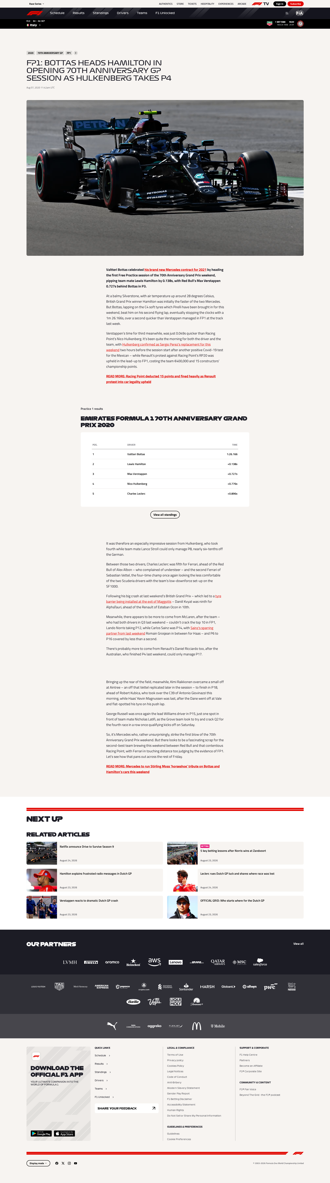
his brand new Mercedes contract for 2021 (175, 269)
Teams (142, 13)
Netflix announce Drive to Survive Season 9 (87, 847)
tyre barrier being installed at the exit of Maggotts (163, 598)
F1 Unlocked (165, 13)
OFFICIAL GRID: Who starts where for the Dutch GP (232, 900)
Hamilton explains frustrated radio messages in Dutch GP (96, 874)
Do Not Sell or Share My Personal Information (194, 1116)
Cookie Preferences (179, 1139)
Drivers (123, 13)
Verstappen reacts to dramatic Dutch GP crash (89, 900)
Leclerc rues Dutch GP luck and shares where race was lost (237, 874)
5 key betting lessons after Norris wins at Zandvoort (233, 851)
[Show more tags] (76, 53)
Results (79, 13)
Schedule (57, 13)
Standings (101, 13)
